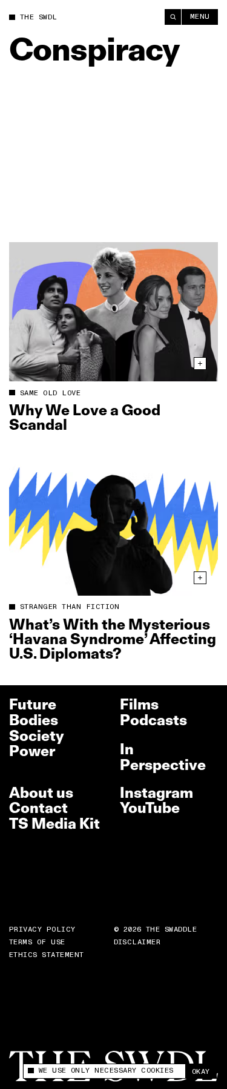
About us (41, 792)
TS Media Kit (54, 823)
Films (139, 704)
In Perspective (163, 757)
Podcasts (153, 720)
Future (32, 704)
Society (36, 736)
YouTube (150, 808)
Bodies (33, 720)
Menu (200, 17)
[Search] (173, 17)
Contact (38, 808)
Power (32, 751)
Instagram (156, 792)
